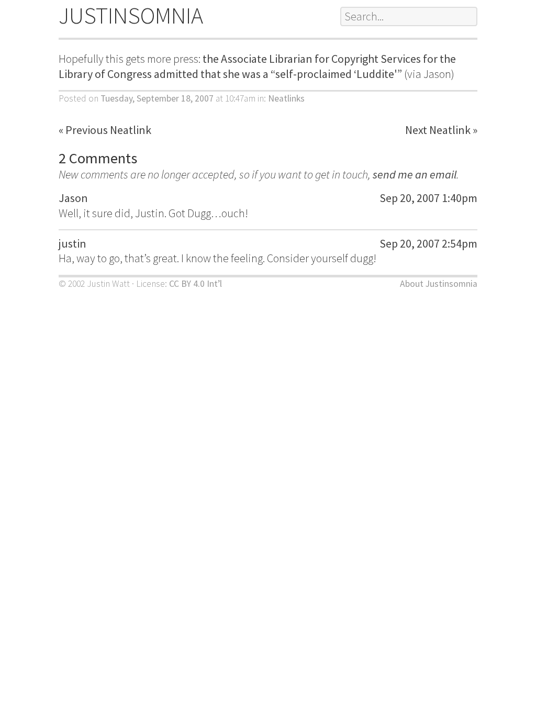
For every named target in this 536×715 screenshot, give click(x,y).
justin (72, 243)
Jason (73, 198)
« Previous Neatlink (105, 129)
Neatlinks (286, 98)
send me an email (414, 174)
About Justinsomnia (438, 283)
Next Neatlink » (441, 129)
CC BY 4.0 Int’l (195, 283)
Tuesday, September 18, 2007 (157, 98)
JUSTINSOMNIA (131, 15)
